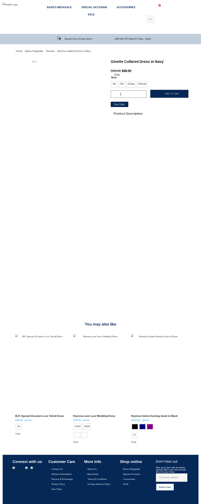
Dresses (50, 51)
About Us (92, 469)
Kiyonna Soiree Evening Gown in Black (154, 416)
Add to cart (172, 93)
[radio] (114, 84)
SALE (91, 14)
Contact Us (57, 469)
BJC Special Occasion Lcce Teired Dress (39, 416)
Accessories (126, 7)
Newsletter (93, 474)
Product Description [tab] (128, 113)
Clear (117, 74)
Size (113, 77)
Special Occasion (94, 7)
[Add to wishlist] (63, 338)
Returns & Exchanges (62, 479)
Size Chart (57, 489)
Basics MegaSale (59, 7)
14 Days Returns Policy (98, 484)
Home (19, 51)
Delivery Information (62, 474)
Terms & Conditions (97, 479)
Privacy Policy (58, 484)
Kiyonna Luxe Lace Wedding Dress (94, 416)
